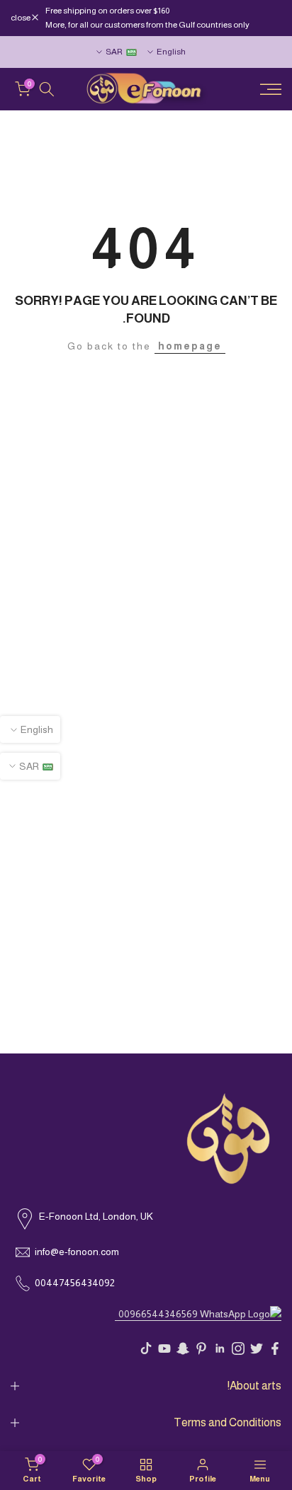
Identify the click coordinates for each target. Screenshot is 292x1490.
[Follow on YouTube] (164, 1348)
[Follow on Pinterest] (201, 1348)
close (21, 17)
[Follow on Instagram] (238, 1348)
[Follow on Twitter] (256, 1348)
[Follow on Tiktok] (146, 1348)
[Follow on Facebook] (275, 1348)
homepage (190, 346)
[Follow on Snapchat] (182, 1348)
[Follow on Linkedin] (219, 1348)
